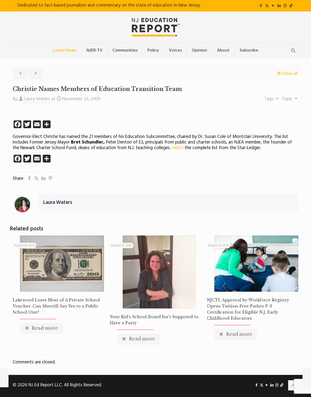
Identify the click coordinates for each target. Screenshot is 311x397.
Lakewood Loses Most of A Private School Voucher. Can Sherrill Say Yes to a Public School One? (56, 306)
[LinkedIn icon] (279, 6)
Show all (289, 73)
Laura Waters (37, 99)
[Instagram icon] (285, 6)
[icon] (291, 6)
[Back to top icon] (293, 385)
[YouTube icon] (273, 6)
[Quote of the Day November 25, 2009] (4, 377)
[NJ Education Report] (155, 27)
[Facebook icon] (261, 6)
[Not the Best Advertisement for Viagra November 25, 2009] (306, 377)
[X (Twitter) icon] (267, 6)
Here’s (178, 148)
